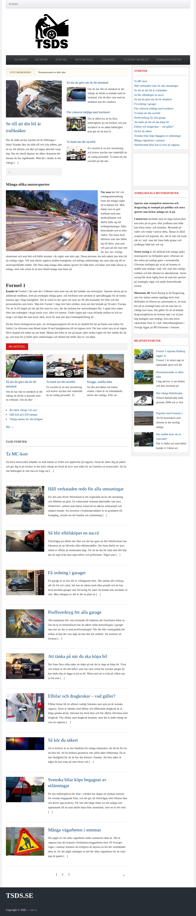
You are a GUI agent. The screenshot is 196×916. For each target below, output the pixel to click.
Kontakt (13, 3)
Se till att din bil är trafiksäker (150, 90)
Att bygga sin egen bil (48, 72)
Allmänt (21, 59)
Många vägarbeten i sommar (74, 829)
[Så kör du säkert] (25, 743)
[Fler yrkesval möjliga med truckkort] (76, 123)
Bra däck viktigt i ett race (23, 410)
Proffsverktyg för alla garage (74, 612)
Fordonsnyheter (168, 59)
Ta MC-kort (17, 453)
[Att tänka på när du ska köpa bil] (25, 666)
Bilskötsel (17, 346)
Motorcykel (84, 59)
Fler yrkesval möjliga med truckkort (88, 112)
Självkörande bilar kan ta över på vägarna (156, 144)
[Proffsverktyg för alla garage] (25, 623)
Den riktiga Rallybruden (169, 393)
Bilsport (41, 59)
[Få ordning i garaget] (25, 582)
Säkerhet (108, 59)
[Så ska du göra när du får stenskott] (76, 93)
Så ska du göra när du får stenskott (87, 82)
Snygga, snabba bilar (99, 381)
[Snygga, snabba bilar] (105, 365)
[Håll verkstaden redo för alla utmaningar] (25, 500)
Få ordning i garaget (67, 572)
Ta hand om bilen (136, 59)
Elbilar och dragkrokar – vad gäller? (81, 696)
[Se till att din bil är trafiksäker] (34, 98)
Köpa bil (62, 59)
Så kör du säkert (63, 740)
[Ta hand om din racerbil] (76, 153)
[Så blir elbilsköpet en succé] (25, 540)
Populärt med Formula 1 (169, 413)
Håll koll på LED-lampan (23, 414)
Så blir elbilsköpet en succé (73, 532)
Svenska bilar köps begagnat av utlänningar (157, 135)
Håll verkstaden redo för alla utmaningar (86, 488)
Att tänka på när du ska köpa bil (77, 656)
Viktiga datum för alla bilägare (26, 419)
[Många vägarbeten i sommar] (25, 841)
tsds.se (19, 895)
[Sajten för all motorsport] (52, 31)
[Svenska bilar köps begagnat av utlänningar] (25, 789)
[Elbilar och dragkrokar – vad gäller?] (25, 707)
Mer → (10, 426)
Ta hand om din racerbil (81, 141)
